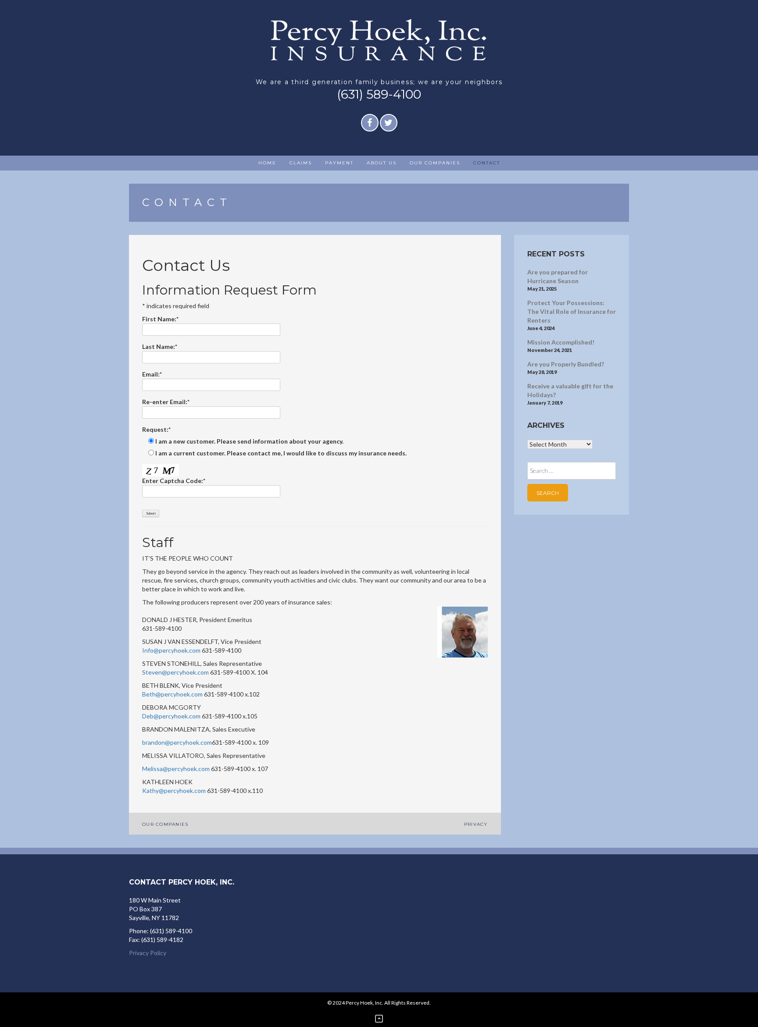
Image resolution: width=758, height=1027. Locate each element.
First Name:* (160, 319)
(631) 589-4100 (379, 94)
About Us (382, 163)
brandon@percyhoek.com (177, 742)
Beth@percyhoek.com (172, 694)
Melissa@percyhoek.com (176, 768)
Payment (339, 163)
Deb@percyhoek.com (171, 716)
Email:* (152, 374)
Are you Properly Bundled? (565, 364)
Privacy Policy (147, 952)
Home (267, 163)
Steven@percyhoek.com (175, 672)
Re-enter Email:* (166, 401)
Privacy (476, 824)
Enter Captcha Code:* (173, 480)
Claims (301, 163)
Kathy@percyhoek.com (174, 790)
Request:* (156, 429)
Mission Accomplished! (560, 342)
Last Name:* (159, 346)
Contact (486, 163)
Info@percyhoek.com (171, 650)
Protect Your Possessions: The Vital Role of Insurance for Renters (571, 311)
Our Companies (435, 163)
